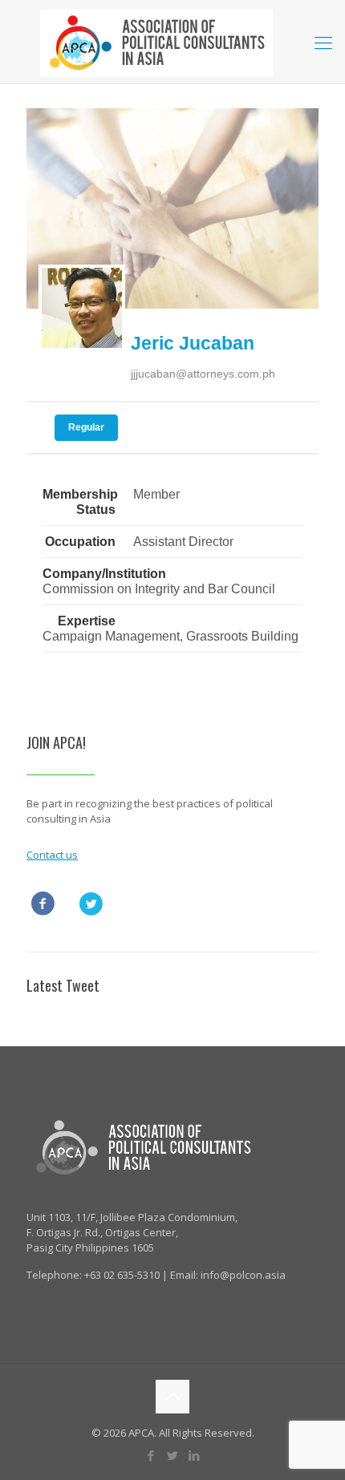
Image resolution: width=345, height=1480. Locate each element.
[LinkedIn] (194, 1455)
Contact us (52, 854)
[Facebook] (151, 1455)
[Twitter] (172, 1455)
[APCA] (172, 41)
